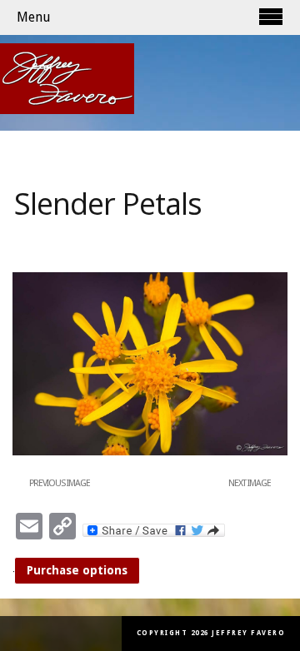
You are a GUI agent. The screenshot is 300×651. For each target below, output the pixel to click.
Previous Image (59, 483)
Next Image (249, 483)
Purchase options (77, 570)
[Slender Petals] (150, 452)
